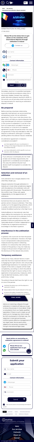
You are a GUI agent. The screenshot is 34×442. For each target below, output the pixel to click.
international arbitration (25, 411)
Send (15, 399)
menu (32, 225)
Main (17, 426)
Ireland (16, 411)
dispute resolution (9, 413)
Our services (17, 429)
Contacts (17, 432)
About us (17, 435)
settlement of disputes (23, 413)
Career (17, 438)
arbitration (10, 411)
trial (16, 413)
